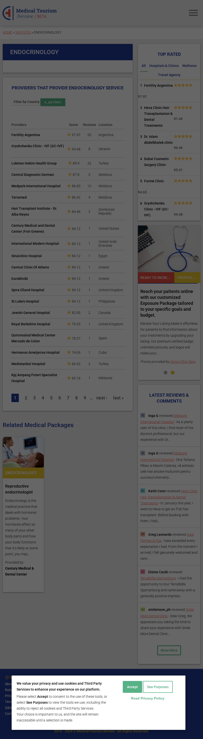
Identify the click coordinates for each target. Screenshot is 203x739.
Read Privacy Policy (147, 698)
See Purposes (158, 687)
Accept (132, 687)
